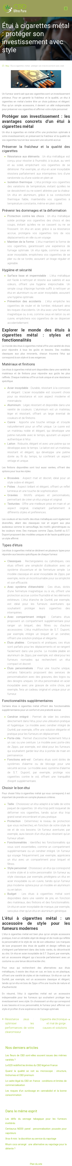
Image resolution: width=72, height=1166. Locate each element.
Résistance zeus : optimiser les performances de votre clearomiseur (19, 1025)
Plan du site (36, 1164)
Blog (7, 66)
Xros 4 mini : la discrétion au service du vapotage (30, 1138)
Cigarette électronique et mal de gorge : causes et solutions (53, 1023)
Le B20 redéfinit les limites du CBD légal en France (31, 1065)
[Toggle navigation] (65, 8)
